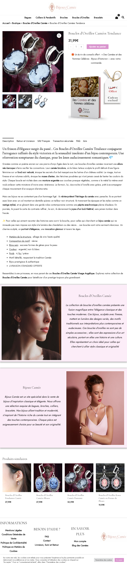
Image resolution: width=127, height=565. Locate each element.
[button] (123, 18)
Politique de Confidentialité (14, 542)
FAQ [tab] (78, 141)
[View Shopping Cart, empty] (116, 17)
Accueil (6, 23)
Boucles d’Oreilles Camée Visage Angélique (73, 273)
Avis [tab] (85, 141)
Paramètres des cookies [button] (103, 560)
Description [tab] (8, 141)
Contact (46, 540)
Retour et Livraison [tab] (26, 141)
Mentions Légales (13, 530)
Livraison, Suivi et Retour (47, 545)
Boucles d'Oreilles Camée (35, 23)
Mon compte (80, 541)
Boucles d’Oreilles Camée (14, 277)
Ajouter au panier (97, 46)
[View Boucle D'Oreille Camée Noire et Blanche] (25, 101)
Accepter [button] (119, 560)
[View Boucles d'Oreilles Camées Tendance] (9, 101)
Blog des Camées (80, 545)
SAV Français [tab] (43, 141)
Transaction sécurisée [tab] (63, 141)
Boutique (16, 23)
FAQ (47, 536)
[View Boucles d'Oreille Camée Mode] (41, 101)
